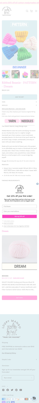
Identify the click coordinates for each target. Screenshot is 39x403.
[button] (34, 398)
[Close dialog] (37, 184)
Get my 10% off (19, 216)
